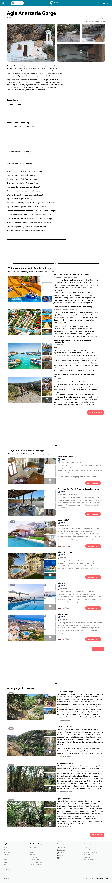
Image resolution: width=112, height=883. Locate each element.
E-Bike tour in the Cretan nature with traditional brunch (73, 375)
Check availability (93, 483)
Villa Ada (61, 583)
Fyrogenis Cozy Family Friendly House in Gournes (78, 489)
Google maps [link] (15, 152)
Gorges (12, 18)
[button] (99, 18)
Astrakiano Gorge (64, 727)
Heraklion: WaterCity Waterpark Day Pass (71, 274)
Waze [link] (27, 152)
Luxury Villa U (64, 520)
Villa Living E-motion (66, 552)
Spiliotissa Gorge (64, 798)
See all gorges (97, 835)
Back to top (7, 878)
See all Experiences (95, 412)
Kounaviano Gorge (65, 763)
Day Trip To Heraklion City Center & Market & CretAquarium (72, 341)
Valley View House (65, 456)
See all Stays (98, 649)
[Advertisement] (56, 430)
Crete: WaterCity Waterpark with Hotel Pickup (72, 307)
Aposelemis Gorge (65, 691)
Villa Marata (63, 614)
